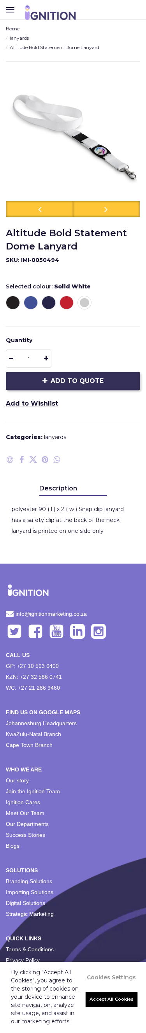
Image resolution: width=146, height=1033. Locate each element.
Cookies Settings (111, 977)
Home (12, 29)
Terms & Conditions (30, 949)
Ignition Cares (23, 802)
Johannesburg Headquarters (41, 723)
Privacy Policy (23, 960)
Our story (17, 780)
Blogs (12, 846)
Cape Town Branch (29, 745)
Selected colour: (48, 286)
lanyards (19, 38)
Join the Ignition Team (33, 791)
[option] (73, 138)
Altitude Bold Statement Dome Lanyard (54, 47)
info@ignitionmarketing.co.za (51, 614)
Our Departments (27, 824)
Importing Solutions (29, 892)
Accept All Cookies (112, 999)
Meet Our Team (25, 813)
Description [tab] (58, 488)
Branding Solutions (29, 881)
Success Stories (25, 835)
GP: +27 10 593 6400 (32, 666)
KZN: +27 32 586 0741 (34, 677)
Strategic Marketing (30, 914)
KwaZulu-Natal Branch (33, 734)
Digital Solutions (25, 903)
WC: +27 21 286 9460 (33, 688)
